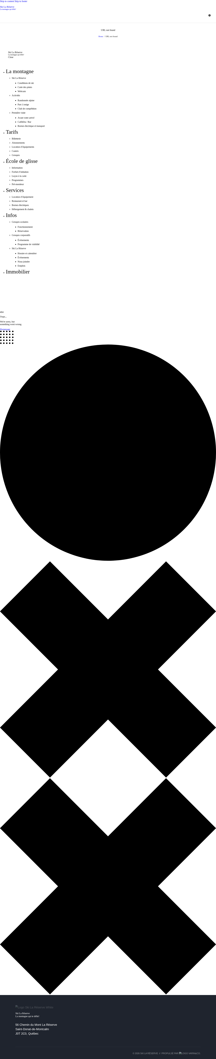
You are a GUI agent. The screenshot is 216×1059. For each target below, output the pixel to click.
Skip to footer (21, 1)
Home (100, 36)
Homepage (5, 329)
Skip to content (7, 1)
